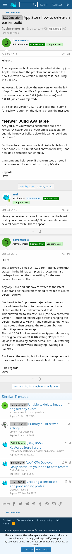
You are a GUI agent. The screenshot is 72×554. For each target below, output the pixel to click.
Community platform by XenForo (32, 530)
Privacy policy (44, 520)
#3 (68, 253)
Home (6, 523)
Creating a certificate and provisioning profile (33, 483)
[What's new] (67, 4)
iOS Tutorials (21, 489)
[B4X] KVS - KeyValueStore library (26, 445)
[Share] (63, 54)
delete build (55, 28)
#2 (68, 210)
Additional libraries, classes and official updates (39, 451)
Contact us (8, 520)
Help (57, 520)
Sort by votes (44, 186)
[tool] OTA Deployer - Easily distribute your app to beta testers (39, 464)
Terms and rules (26, 520)
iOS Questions (37, 412)
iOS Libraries (21, 470)
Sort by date (27, 186)
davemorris (15, 28)
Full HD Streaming (19, 412)
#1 (68, 54)
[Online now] (9, 201)
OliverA (13, 431)
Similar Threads (10, 32)
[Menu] (5, 4)
